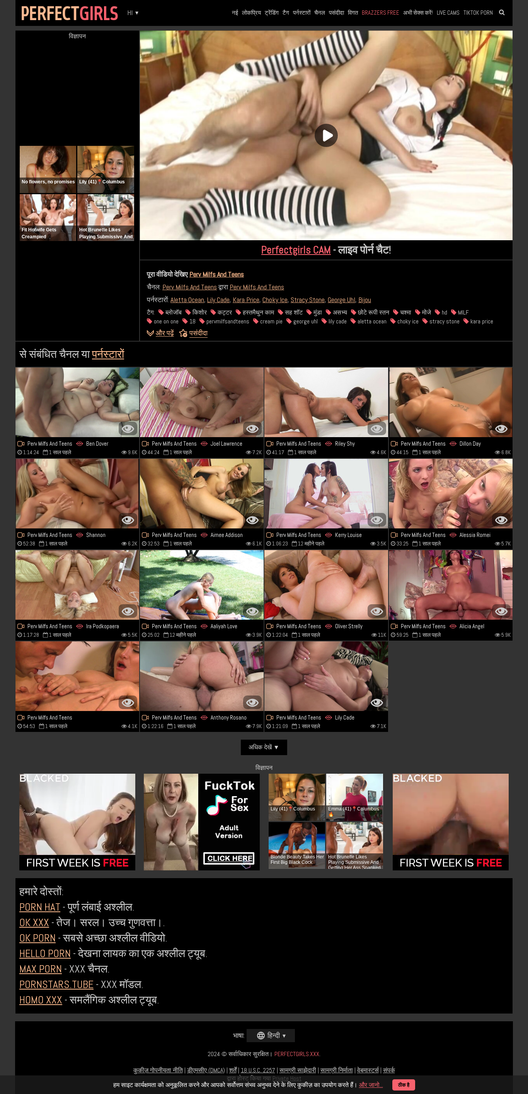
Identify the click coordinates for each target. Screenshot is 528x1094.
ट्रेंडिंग (272, 12)
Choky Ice (275, 299)
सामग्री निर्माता (336, 1070)
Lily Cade (218, 299)
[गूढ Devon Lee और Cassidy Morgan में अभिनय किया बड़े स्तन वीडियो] (202, 676)
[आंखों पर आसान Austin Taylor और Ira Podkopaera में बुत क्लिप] (77, 585)
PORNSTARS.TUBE (56, 984)
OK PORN (37, 938)
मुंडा (317, 312)
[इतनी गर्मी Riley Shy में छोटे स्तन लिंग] (326, 402)
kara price (481, 321)
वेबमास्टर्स (368, 1070)
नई (235, 12)
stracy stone (444, 321)
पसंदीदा (336, 12)
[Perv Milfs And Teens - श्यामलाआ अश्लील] (451, 585)
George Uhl (341, 299)
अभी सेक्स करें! (418, 12)
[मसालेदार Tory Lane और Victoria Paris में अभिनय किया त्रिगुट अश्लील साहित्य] (451, 402)
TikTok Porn (478, 12)
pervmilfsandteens (227, 321)
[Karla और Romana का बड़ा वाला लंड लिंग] (77, 402)
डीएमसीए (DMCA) (206, 1070)
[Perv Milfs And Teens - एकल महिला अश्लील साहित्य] (326, 676)
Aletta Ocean (187, 299)
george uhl (305, 321)
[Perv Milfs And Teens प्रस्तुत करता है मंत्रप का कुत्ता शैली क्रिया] (77, 676)
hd (443, 312)
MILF (462, 312)
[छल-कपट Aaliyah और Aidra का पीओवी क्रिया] (202, 585)
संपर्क (389, 1070)
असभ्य (339, 312)
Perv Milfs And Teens (216, 274)
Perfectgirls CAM (296, 249)
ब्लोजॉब (173, 312)
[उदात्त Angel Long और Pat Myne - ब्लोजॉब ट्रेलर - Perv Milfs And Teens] (77, 493)
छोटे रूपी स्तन (372, 312)
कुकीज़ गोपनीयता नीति (158, 1070)
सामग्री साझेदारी (297, 1070)
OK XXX (34, 922)
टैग (286, 12)
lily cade (337, 321)
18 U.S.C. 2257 (258, 1070)
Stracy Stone (308, 299)
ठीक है (403, 1085)
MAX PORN (40, 969)
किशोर (199, 312)
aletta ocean (371, 321)
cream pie (271, 321)
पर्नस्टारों (301, 12)
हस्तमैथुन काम (257, 312)
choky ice (407, 321)
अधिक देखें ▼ (264, 747)
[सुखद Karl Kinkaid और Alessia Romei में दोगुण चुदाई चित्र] (451, 493)
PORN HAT (39, 907)
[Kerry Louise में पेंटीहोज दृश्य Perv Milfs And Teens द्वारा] (326, 493)
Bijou (364, 299)
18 (192, 321)
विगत (353, 12)
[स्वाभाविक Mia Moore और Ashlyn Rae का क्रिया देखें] (326, 585)
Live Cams (448, 12)
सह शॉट (293, 312)
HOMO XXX (40, 1000)
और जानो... (371, 1085)
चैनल (319, 12)
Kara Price (246, 299)
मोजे (426, 312)
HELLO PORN (45, 953)
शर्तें (233, 1070)
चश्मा (405, 312)
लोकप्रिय (251, 12)
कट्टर (224, 312)
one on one (165, 321)
